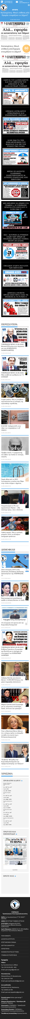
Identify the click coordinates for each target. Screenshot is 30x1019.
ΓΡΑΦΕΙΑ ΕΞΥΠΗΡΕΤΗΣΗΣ (9, 955)
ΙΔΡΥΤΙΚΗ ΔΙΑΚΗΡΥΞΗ (7, 945)
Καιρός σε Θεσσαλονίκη (7, 801)
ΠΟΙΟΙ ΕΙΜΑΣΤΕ (5, 936)
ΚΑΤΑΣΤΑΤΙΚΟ (5, 948)
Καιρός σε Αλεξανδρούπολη (8, 817)
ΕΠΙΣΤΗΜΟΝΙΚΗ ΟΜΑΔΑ (8, 942)
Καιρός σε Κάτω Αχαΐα (7, 809)
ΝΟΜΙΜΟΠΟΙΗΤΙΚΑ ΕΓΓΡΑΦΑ (10, 952)
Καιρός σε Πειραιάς (7, 792)
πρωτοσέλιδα (15, 869)
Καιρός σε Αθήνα (6, 784)
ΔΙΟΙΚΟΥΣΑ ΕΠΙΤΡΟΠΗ (8, 939)
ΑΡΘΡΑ (15, 10)
